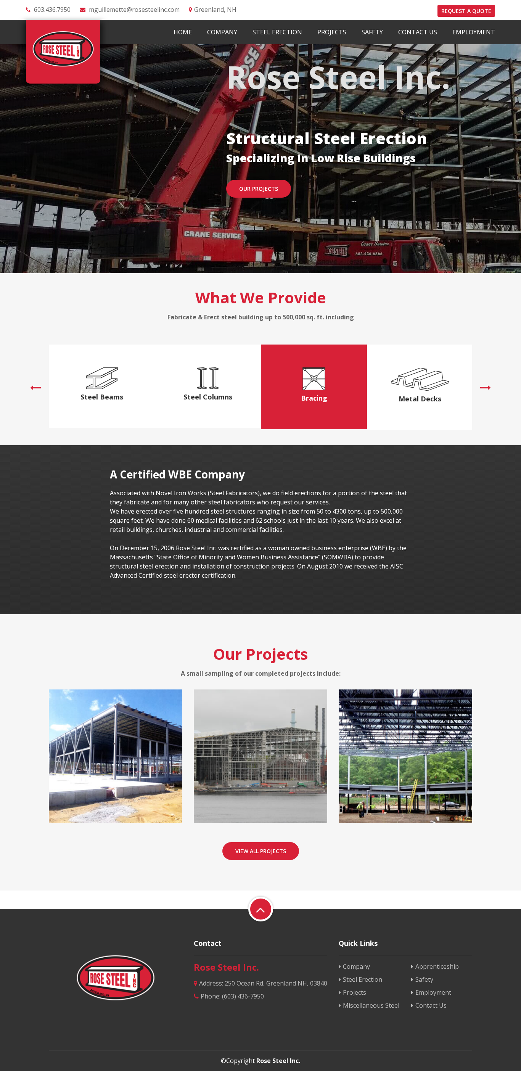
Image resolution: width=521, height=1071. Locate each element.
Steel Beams (101, 396)
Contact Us (417, 32)
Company (222, 32)
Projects (331, 32)
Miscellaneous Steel (371, 1005)
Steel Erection (277, 32)
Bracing (314, 398)
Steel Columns (207, 396)
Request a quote (466, 10)
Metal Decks (420, 398)
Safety (372, 32)
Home (183, 32)
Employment (473, 32)
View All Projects (260, 851)
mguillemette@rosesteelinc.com (134, 9)
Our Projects (258, 188)
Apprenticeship (437, 966)
